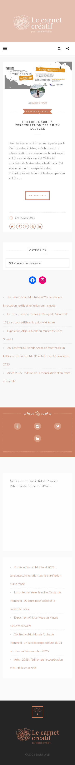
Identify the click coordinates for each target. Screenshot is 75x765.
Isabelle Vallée (39, 102)
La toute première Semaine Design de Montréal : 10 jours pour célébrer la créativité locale (35, 600)
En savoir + (37, 195)
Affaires (32, 111)
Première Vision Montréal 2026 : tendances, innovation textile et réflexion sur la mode (35, 575)
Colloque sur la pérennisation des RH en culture (37, 125)
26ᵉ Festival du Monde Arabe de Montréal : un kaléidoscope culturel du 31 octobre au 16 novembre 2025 (36, 356)
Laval (44, 111)
